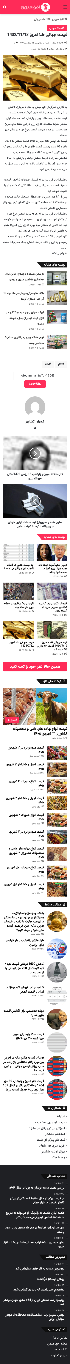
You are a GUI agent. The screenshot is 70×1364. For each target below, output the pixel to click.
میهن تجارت (59, 1355)
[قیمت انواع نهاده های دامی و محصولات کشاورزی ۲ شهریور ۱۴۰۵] (57, 854)
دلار (60, 364)
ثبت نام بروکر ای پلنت (51, 1140)
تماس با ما (60, 1337)
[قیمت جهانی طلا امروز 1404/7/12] (18, 630)
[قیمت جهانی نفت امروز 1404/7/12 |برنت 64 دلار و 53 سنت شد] (52, 630)
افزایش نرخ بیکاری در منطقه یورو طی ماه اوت (19, 605)
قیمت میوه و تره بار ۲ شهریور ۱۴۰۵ (26, 834)
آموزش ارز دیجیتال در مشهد (47, 1128)
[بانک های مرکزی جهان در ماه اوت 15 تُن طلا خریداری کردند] (57, 298)
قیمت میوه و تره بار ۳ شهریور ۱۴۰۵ (26, 750)
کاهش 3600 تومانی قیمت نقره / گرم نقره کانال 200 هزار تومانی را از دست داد (24, 968)
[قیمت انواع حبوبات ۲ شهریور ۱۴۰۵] (57, 820)
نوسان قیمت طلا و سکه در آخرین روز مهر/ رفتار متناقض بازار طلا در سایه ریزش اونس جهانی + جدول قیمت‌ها (23, 1064)
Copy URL (35, 384)
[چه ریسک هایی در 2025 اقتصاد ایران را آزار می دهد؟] (18, 552)
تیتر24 (61, 1116)
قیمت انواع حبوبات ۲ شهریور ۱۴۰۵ (26, 817)
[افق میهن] (35, 7)
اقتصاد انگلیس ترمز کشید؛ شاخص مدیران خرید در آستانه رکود (53, 607)
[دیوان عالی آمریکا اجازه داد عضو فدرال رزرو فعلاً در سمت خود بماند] (52, 552)
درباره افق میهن (57, 1343)
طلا (47, 364)
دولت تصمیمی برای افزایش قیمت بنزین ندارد (24, 1013)
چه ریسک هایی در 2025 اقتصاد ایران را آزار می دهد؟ (19, 567)
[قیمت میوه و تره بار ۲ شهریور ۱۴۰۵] (57, 837)
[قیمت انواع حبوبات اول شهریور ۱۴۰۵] (57, 873)
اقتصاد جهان (42, 19)
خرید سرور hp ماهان (52, 1145)
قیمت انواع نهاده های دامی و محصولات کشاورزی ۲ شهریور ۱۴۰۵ (26, 852)
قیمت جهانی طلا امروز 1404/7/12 (22, 644)
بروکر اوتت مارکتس (53, 1151)
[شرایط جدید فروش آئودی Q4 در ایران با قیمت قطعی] (57, 995)
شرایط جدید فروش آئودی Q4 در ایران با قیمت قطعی (24, 989)
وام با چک (58, 1157)
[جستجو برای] (5, 8)
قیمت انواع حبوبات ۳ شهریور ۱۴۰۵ (26, 783)
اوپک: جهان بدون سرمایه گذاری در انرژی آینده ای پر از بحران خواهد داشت (25, 318)
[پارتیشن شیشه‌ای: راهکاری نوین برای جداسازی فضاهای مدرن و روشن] (57, 278)
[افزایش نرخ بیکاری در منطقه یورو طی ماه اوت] (18, 591)
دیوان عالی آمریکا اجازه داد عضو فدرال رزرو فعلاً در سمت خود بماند (52, 568)
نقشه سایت (60, 1349)
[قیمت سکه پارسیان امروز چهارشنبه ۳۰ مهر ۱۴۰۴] (57, 1042)
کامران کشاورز (35, 421)
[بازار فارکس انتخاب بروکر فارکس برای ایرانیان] (57, 949)
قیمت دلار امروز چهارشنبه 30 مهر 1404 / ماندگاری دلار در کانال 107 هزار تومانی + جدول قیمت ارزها (23, 1085)
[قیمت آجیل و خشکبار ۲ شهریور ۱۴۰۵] (57, 803)
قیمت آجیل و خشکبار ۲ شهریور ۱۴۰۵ (25, 800)
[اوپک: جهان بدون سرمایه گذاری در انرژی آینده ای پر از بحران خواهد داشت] (57, 317)
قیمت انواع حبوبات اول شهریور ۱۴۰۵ (25, 869)
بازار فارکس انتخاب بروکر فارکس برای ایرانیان (25, 942)
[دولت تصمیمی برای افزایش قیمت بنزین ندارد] (57, 1019)
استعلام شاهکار (55, 1134)
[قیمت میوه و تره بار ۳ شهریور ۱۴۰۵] (57, 753)
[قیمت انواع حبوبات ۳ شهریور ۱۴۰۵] (57, 786)
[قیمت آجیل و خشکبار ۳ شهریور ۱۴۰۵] (57, 770)
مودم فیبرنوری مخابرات (50, 1122)
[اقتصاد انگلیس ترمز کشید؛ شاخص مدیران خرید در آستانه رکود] (52, 591)
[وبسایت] (35, 428)
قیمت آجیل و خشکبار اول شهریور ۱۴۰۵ (24, 886)
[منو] (65, 8)
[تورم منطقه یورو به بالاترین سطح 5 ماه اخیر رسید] (57, 342)
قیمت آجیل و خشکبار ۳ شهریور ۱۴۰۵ (24, 766)
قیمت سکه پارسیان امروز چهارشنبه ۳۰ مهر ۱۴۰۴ (28, 1036)
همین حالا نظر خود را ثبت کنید (35, 667)
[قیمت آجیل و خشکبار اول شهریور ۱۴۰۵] (57, 889)
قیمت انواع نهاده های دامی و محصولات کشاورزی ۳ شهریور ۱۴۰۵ (40, 731)
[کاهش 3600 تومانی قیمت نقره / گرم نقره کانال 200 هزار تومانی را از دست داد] (57, 972)
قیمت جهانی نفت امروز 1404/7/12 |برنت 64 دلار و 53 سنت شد (52, 646)
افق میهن (58, 19)
